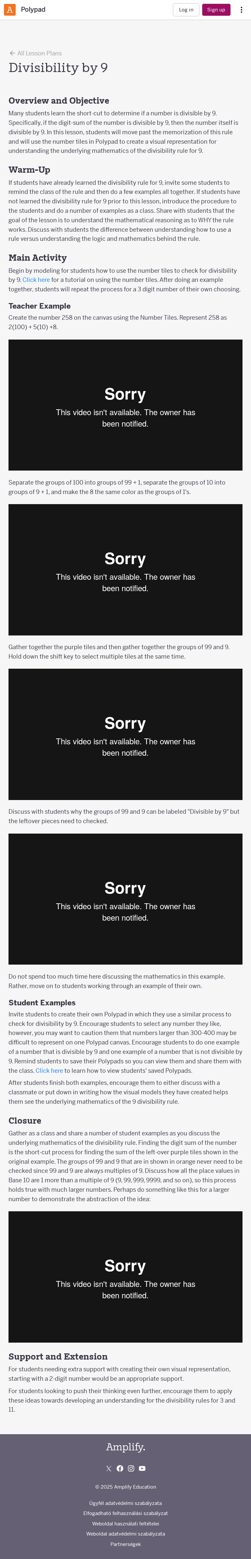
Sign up (216, 10)
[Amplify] (125, 1448)
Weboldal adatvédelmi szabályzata (125, 1534)
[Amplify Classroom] (10, 10)
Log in (186, 10)
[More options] (241, 10)
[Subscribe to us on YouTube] (142, 1468)
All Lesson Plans (39, 53)
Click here (36, 280)
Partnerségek (125, 1544)
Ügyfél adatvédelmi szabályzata (125, 1503)
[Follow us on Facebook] (120, 1468)
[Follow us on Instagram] (131, 1468)
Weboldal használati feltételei (125, 1524)
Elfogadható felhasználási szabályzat (125, 1513)
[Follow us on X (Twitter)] (108, 1468)
